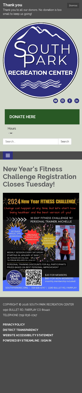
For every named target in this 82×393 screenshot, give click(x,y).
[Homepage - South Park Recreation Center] (41, 60)
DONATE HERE (23, 117)
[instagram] (62, 102)
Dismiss (73, 5)
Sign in (46, 340)
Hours (12, 128)
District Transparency (20, 329)
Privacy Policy (14, 324)
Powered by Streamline (21, 340)
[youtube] (55, 102)
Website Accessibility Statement (28, 335)
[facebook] (69, 102)
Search (65, 141)
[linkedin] (76, 102)
